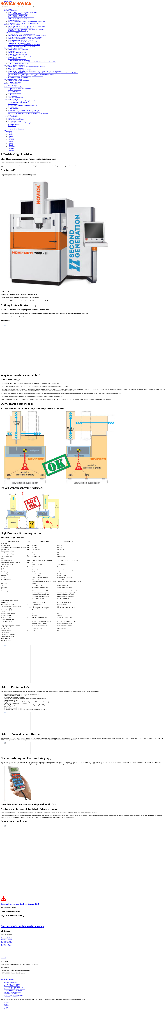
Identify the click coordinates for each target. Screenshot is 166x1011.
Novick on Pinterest (6, 944)
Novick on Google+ (6, 939)
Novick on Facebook (6, 938)
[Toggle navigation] (33, 6)
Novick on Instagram (6, 942)
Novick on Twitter (6, 941)
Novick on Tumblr (6, 945)
